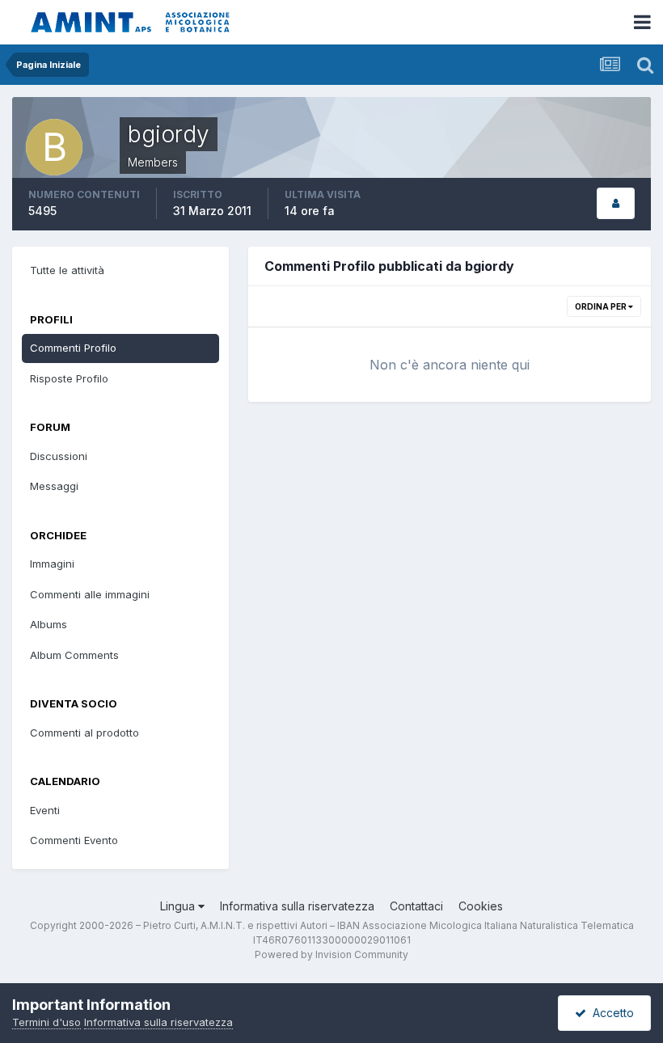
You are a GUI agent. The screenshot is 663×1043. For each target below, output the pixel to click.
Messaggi (54, 485)
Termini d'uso (46, 1022)
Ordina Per (601, 306)
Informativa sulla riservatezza (297, 906)
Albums (48, 624)
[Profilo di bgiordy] (616, 203)
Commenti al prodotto (84, 732)
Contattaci (416, 906)
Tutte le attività (67, 270)
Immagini (52, 563)
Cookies (480, 906)
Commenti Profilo (73, 347)
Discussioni (58, 456)
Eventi (45, 810)
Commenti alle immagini (90, 594)
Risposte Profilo (69, 378)
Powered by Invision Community (331, 954)
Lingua (179, 906)
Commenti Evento (74, 840)
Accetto (610, 1013)
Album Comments (74, 654)
